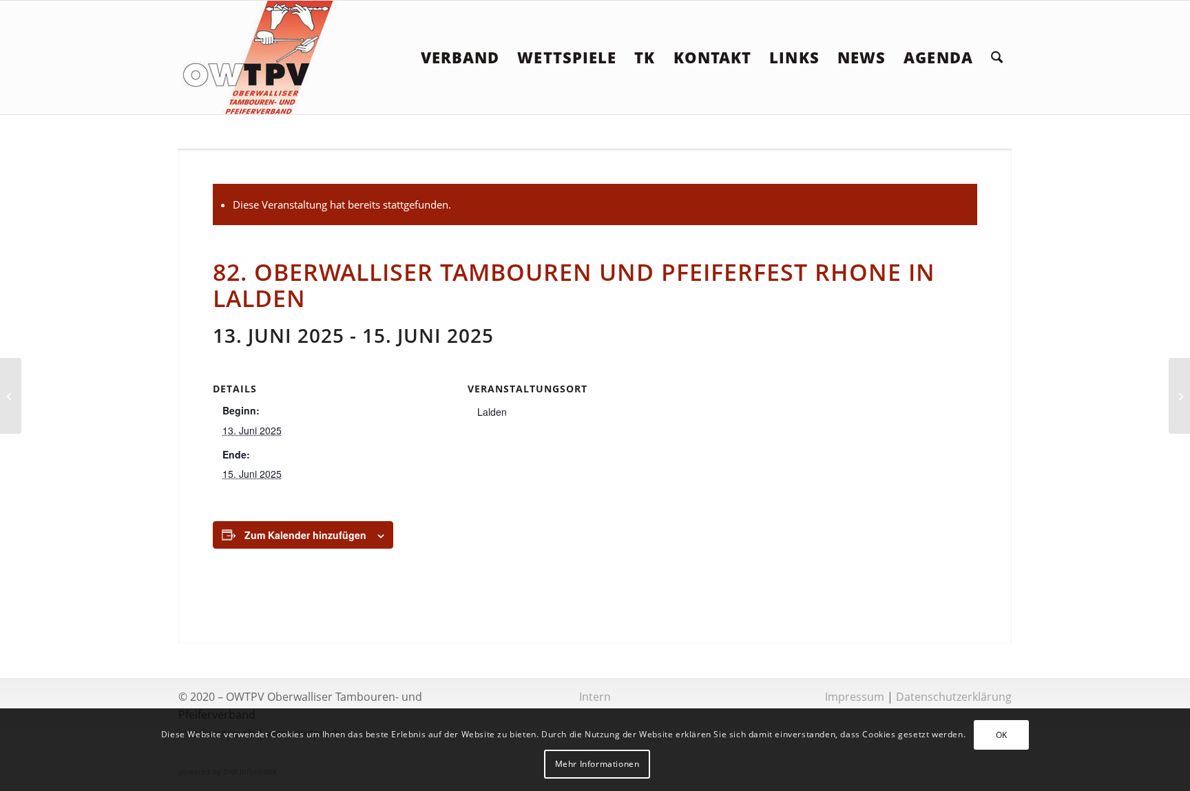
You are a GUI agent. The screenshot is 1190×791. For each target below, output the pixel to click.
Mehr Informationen (597, 764)
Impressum (854, 696)
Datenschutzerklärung (954, 696)
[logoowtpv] (259, 57)
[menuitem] (460, 57)
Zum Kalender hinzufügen (305, 535)
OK (1002, 735)
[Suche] (997, 57)
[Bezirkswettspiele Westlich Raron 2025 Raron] (10, 396)
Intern (595, 696)
